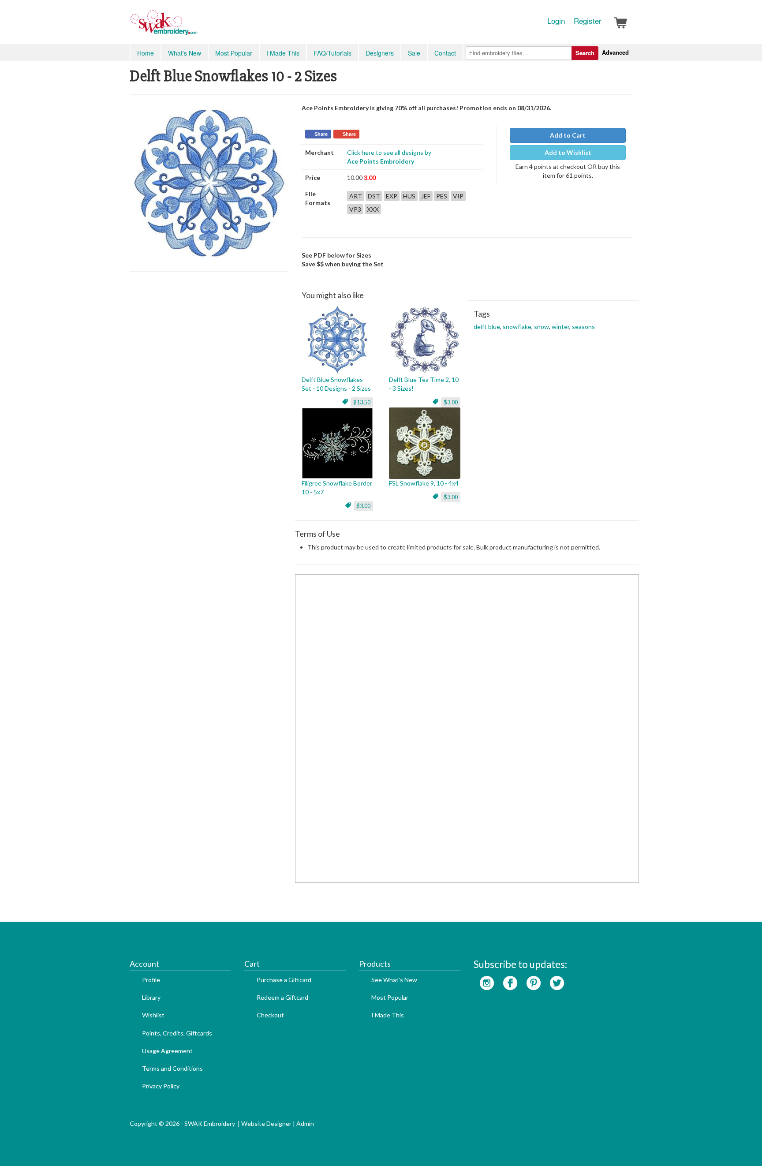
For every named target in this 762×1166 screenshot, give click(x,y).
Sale (414, 53)
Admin (305, 1123)
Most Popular (233, 53)
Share (321, 134)
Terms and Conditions (172, 1068)
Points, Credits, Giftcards (177, 1033)
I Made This (282, 53)
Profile (151, 979)
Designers (380, 53)
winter (560, 326)
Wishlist (153, 1015)
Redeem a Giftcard (282, 997)
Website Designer (266, 1123)
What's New (184, 53)
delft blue (487, 326)
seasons (583, 326)
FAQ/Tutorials (332, 53)
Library (151, 997)
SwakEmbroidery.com (196, 26)
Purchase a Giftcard (284, 979)
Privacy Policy (160, 1086)
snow (541, 326)
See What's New (394, 979)
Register (587, 20)
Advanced (615, 52)
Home (145, 53)
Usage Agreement (167, 1050)
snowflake (517, 326)
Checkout (270, 1015)
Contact (445, 53)
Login (556, 20)
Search (584, 53)
